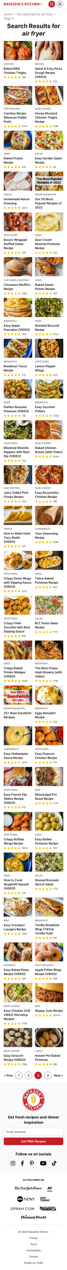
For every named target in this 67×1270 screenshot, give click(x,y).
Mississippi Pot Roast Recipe (46, 796)
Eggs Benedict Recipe (45, 715)
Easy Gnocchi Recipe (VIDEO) (14, 1058)
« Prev (8, 1075)
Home (8, 14)
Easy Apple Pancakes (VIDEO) (17, 327)
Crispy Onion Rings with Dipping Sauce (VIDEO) (17, 582)
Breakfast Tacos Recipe (15, 368)
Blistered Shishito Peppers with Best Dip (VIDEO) (17, 452)
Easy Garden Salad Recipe (48, 160)
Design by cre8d (33, 1262)
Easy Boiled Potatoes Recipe (46, 841)
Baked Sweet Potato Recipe (45, 287)
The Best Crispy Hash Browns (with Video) (48, 672)
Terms (33, 1244)
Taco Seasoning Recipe (46, 535)
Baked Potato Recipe (13, 160)
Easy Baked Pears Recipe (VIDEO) (16, 972)
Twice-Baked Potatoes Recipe (46, 580)
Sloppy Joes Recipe (49, 1010)
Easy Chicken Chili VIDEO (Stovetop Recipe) (17, 1015)
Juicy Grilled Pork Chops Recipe (16, 495)
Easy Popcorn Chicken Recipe (46, 756)
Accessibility (33, 1250)
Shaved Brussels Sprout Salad (47, 882)
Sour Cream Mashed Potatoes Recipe (47, 244)
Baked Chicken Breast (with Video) (49, 450)
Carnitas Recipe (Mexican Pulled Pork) (15, 117)
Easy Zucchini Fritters (45, 409)
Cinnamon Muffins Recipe (17, 287)
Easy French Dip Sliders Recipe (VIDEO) (15, 799)
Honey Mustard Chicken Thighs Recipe (46, 117)
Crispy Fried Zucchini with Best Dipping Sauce (17, 627)
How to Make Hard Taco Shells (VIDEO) (17, 538)
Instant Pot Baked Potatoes (47, 1058)
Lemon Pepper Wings (45, 368)
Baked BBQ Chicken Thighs (15, 71)
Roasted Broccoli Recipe (47, 327)
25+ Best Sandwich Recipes (17, 715)
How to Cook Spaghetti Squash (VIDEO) (16, 884)
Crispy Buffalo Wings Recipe (14, 841)
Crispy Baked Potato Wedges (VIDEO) (14, 672)
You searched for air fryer (34, 14)
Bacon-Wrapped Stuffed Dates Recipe (15, 244)
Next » (58, 1075)
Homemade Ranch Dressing (17, 201)
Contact (33, 1256)
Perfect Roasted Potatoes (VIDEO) (16, 409)
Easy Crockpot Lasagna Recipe (15, 927)
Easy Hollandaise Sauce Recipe (16, 756)
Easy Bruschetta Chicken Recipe (46, 495)
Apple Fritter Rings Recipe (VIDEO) (48, 972)
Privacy (33, 1237)
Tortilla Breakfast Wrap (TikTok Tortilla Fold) (47, 929)
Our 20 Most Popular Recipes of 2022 (48, 203)
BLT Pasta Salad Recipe (46, 625)
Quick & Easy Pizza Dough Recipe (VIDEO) (48, 73)
